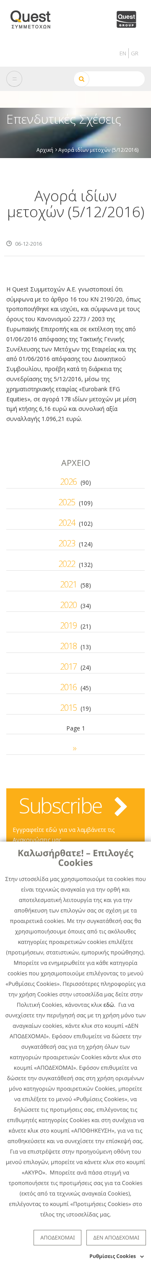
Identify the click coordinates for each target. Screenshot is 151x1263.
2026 (68, 481)
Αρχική (44, 149)
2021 (68, 584)
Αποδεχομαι (57, 1237)
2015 (68, 707)
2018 (68, 646)
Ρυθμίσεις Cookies (112, 1256)
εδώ (109, 1004)
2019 (68, 625)
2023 (66, 543)
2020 (68, 605)
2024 (66, 522)
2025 (66, 502)
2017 (68, 666)
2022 (66, 563)
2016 (68, 687)
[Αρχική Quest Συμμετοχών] (35, 17)
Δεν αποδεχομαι (116, 1237)
